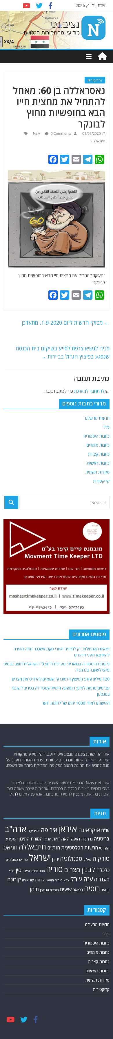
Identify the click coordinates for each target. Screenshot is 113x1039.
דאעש (75, 839)
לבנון (88, 869)
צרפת (40, 879)
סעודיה (102, 879)
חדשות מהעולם (97, 418)
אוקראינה (89, 830)
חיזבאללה (98, 141)
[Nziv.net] (102, 56)
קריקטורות (95, 80)
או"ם (105, 830)
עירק (76, 879)
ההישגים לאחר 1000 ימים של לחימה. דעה (76, 703)
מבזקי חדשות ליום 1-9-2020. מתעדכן (66, 322)
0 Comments (60, 133)
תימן (34, 889)
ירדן (55, 859)
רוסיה (92, 888)
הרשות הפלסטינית (79, 847)
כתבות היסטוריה (97, 436)
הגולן (47, 839)
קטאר (105, 889)
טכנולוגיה (71, 859)
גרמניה (87, 839)
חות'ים (53, 847)
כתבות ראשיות (98, 463)
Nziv (37, 133)
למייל (14, 794)
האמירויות (61, 839)
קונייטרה (28, 880)
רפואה (78, 889)
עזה (88, 879)
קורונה (14, 879)
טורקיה (101, 858)
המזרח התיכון (31, 839)
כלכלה (103, 870)
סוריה (54, 869)
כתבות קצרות (99, 454)
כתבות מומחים (98, 445)
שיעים (66, 889)
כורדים (23, 859)
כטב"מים (12, 859)
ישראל (40, 857)
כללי (106, 427)
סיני (11, 871)
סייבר (26, 870)
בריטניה (102, 838)
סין (18, 870)
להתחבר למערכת (89, 391)
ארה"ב (15, 828)
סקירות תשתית (97, 472)
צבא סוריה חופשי (57, 880)
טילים (87, 859)
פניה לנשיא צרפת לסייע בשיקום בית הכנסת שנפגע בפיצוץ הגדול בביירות (63, 352)
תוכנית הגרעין (49, 890)
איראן (67, 829)
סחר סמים (38, 871)
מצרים (72, 869)
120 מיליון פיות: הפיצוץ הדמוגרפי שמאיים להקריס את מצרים (61, 679)
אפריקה (34, 830)
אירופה (49, 830)
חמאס (10, 847)
